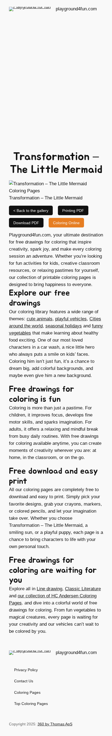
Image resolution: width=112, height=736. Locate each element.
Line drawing (49, 588)
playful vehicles (71, 318)
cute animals (39, 318)
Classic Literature (83, 588)
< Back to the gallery (30, 210)
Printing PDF (73, 210)
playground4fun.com (76, 8)
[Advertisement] (56, 79)
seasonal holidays (63, 326)
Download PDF (26, 223)
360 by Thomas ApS (55, 724)
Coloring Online (66, 223)
